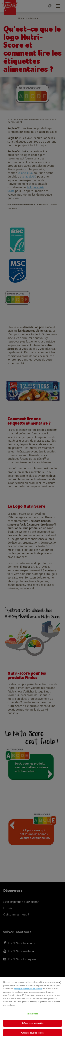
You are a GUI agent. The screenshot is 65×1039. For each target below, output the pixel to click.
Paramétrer (32, 1013)
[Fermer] (59, 982)
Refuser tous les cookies (32, 1023)
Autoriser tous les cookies (32, 1032)
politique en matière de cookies (28, 988)
